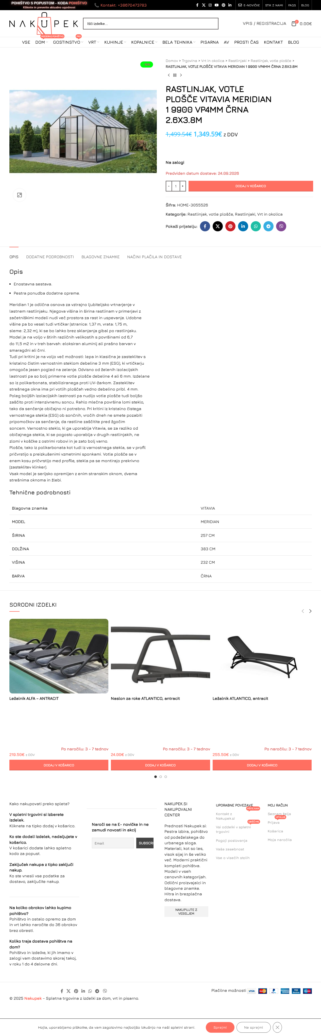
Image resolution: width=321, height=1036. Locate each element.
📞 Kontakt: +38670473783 (120, 5)
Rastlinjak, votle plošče (271, 60)
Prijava (276, 821)
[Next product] (181, 75)
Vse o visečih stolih (233, 857)
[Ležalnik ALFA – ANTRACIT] (59, 656)
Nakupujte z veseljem (186, 912)
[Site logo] (43, 23)
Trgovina (189, 60)
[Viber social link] (281, 226)
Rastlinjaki (237, 60)
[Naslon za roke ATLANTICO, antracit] (160, 656)
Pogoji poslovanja (231, 840)
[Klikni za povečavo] (19, 195)
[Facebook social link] (197, 5)
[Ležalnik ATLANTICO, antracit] (262, 656)
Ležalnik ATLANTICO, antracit (240, 698)
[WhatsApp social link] (256, 226)
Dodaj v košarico (250, 186)
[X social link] (203, 5)
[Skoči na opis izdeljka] (166, 145)
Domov (172, 60)
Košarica (275, 831)
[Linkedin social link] (230, 5)
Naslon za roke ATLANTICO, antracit (145, 698)
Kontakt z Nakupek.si (237, 815)
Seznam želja (279, 814)
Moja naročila (280, 839)
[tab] (14, 254)
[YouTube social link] (216, 5)
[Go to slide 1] (155, 776)
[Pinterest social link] (223, 5)
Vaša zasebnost (230, 849)
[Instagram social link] (210, 5)
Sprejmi (220, 1027)
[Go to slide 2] (160, 776)
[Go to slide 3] (165, 776)
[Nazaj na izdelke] (175, 75)
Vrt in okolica (212, 60)
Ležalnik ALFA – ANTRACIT (34, 698)
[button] (59, 765)
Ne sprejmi (253, 1027)
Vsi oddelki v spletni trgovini (237, 828)
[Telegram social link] (268, 226)
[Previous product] (169, 75)
